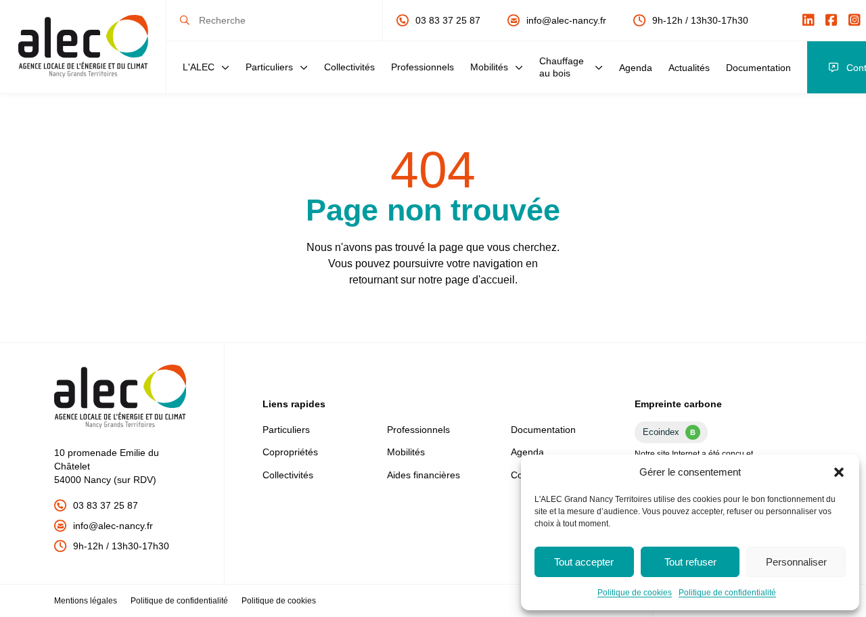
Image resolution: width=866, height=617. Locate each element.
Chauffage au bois (561, 66)
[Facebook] (831, 20)
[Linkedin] (808, 20)
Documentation (758, 67)
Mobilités (489, 67)
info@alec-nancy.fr (566, 20)
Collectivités (349, 67)
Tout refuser (690, 562)
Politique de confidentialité (727, 592)
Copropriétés (290, 452)
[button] (839, 472)
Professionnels (422, 67)
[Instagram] (854, 20)
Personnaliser (796, 562)
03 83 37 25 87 (447, 20)
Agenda (635, 67)
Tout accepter (584, 562)
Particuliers (269, 67)
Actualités (689, 67)
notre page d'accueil (466, 279)
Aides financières (423, 475)
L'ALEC (198, 67)
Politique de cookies (634, 592)
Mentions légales (85, 600)
